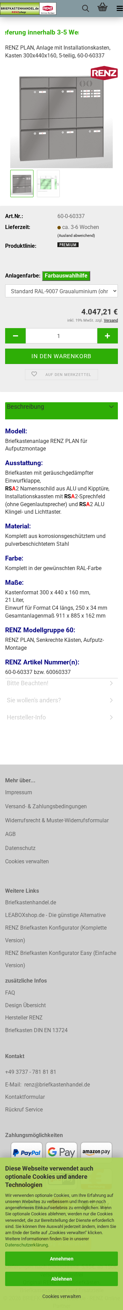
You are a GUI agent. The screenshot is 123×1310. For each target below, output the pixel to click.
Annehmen (61, 1258)
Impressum (18, 792)
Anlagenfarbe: (46, 275)
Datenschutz (20, 848)
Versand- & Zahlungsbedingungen (46, 806)
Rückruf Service (24, 1109)
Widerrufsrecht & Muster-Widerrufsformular (57, 820)
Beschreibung (25, 406)
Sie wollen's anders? (34, 700)
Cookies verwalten (61, 1296)
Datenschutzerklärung (26, 1244)
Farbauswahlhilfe (66, 275)
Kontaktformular (25, 1097)
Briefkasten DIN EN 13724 (36, 1030)
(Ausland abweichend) (76, 235)
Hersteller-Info (26, 717)
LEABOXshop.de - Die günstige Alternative (55, 915)
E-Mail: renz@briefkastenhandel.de (47, 1084)
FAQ (10, 992)
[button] (15, 335)
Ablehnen (61, 1279)
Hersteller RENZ (24, 1017)
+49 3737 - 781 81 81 (31, 1072)
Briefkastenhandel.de (30, 902)
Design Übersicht (25, 1005)
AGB (10, 834)
